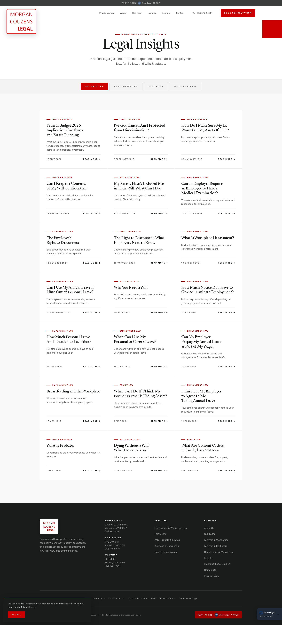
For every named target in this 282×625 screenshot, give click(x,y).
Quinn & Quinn (98, 598)
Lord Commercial (117, 598)
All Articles (94, 86)
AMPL (154, 598)
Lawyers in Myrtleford (215, 546)
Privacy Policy (211, 576)
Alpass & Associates (138, 598)
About (123, 13)
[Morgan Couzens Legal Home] (21, 21)
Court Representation (166, 552)
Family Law (156, 86)
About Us (209, 528)
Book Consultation (238, 13)
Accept (16, 615)
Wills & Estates (185, 86)
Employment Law (126, 86)
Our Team (137, 13)
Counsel (166, 13)
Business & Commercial (167, 546)
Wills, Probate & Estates (167, 540)
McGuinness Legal (188, 598)
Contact (180, 13)
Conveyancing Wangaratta (218, 552)
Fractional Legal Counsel (217, 563)
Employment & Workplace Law (171, 528)
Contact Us (210, 570)
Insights (152, 13)
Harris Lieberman (168, 598)
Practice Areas (106, 13)
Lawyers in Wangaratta (216, 540)
